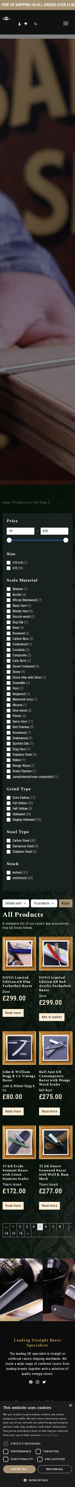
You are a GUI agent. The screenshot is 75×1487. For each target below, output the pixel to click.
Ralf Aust (45, 1090)
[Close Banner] (72, 5)
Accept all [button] (19, 1469)
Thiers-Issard (12, 1185)
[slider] (9, 540)
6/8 (35, 502)
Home (6, 502)
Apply (66, 903)
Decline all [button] (54, 1469)
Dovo (6, 992)
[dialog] (37, 1444)
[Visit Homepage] (6, 19)
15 (14, 1233)
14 (6, 1233)
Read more (13, 1013)
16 (21, 1233)
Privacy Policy (50, 1435)
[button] (37, 1480)
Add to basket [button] (52, 1017)
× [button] (70, 1405)
